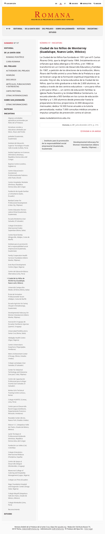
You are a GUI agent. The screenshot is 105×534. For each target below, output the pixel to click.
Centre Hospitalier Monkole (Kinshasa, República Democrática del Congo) (18, 184)
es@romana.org (58, 529)
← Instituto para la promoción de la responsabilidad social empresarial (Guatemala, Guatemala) (55, 144)
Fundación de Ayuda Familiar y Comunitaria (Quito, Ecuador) (18, 193)
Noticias (81, 29)
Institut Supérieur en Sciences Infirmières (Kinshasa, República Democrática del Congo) (18, 156)
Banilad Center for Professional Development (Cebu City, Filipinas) (17, 202)
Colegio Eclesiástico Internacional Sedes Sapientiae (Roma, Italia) (17, 228)
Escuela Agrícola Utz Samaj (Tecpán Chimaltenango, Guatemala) (18, 305)
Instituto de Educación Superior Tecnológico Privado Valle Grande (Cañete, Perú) (18, 145)
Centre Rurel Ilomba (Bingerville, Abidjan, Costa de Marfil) (18, 237)
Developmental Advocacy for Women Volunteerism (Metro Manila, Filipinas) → (86, 145)
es (60, 3)
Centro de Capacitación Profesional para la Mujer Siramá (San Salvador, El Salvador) (17, 382)
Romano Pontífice (15, 57)
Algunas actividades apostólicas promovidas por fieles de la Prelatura (18, 120)
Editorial (17, 29)
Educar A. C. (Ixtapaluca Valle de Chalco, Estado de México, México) (18, 427)
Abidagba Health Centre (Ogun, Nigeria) (16, 339)
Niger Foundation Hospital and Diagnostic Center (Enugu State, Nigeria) (18, 486)
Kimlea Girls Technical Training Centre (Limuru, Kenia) (16, 392)
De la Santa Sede (32, 29)
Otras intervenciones (17, 95)
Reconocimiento (14, 509)
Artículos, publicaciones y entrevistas (18, 85)
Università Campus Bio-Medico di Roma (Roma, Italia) (18, 288)
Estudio (52, 32)
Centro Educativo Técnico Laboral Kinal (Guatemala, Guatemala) (17, 212)
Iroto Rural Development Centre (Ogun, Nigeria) (17, 266)
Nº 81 (8, 29)
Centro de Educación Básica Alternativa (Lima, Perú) (18, 272)
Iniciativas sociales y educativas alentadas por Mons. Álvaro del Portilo (17, 129)
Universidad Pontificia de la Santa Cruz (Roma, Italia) (18, 332)
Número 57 (45, 43)
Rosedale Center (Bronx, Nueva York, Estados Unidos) (18, 419)
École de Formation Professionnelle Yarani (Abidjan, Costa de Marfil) (17, 296)
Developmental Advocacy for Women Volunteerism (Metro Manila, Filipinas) (18, 315)
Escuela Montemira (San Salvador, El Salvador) (17, 220)
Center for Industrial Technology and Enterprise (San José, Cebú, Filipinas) (17, 372)
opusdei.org (62, 527)
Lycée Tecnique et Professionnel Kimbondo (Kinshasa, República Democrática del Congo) (16, 437)
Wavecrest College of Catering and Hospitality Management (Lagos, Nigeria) (18, 472)
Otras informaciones (16, 104)
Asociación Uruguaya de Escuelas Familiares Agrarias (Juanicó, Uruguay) (18, 324)
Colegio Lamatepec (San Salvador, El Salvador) (16, 364)
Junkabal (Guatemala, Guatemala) (15, 137)
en (56, 3)
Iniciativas (92, 29)
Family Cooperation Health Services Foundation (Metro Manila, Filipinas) (18, 257)
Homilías (10, 75)
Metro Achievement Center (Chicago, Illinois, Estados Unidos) (18, 356)
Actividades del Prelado (18, 70)
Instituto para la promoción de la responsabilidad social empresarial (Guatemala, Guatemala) (18, 247)
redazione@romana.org (30, 529)
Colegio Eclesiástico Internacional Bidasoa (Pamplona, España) (16, 454)
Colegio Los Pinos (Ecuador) (18, 480)
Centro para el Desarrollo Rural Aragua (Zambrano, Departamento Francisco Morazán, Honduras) (17, 410)
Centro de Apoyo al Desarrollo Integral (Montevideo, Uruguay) (16, 463)
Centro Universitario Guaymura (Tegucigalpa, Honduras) (17, 347)
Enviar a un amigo (92, 131)
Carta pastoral (13, 91)
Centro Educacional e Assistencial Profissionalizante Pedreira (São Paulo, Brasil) (17, 174)
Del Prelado (47, 29)
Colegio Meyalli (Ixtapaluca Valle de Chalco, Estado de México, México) (17, 495)
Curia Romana (13, 61)
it (65, 3)
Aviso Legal (88, 529)
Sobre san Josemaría (65, 29)
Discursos (11, 79)
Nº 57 (16, 43)
